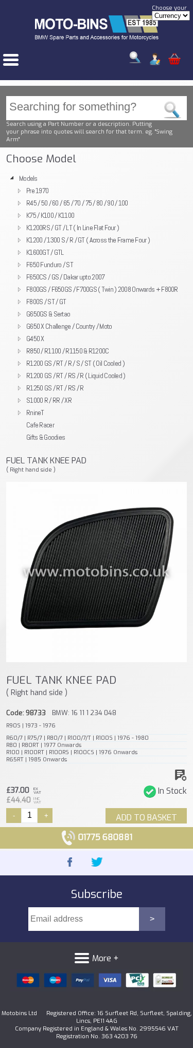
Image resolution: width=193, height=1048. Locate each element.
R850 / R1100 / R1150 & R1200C (67, 350)
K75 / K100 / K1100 (50, 215)
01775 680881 (104, 837)
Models (28, 178)
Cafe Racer (40, 424)
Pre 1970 (37, 190)
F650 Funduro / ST (49, 264)
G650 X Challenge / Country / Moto (69, 326)
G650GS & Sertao (48, 314)
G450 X (35, 338)
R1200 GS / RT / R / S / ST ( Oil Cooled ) (75, 363)
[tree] (96, 307)
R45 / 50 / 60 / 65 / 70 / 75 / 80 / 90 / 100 (77, 203)
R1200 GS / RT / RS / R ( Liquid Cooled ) (76, 375)
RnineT (35, 412)
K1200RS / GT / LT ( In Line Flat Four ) (72, 227)
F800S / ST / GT (46, 301)
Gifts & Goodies (45, 437)
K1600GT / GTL (45, 252)
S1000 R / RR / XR (49, 400)
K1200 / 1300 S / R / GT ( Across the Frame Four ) (88, 240)
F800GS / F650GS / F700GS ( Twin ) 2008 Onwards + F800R (102, 289)
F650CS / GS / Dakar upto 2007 (65, 277)
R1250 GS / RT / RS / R (54, 387)
